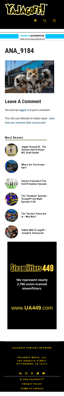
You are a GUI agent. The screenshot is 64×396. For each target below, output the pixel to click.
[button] (45, 21)
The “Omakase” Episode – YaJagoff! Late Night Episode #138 (34, 198)
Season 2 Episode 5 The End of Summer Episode (34, 182)
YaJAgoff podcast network (32, 348)
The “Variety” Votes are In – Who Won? (33, 215)
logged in (24, 110)
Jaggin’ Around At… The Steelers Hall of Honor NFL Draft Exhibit (33, 149)
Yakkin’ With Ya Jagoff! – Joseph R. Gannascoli (33, 231)
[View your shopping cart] (35, 21)
